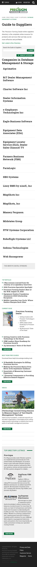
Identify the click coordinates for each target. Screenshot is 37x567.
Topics (6, 2)
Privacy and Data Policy (25, 548)
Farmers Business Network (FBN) (13, 158)
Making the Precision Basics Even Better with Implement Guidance (17, 368)
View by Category (26, 55)
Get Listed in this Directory (11, 43)
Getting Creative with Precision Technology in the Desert (16, 338)
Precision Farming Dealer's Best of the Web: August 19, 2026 (17, 291)
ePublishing (13, 562)
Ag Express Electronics (23, 497)
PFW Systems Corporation (18, 230)
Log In (19, 2)
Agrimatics (9, 68)
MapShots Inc (11, 194)
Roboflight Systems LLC (17, 239)
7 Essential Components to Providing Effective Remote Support (19, 376)
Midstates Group (12, 221)
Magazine (23, 556)
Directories (10, 17)
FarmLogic (9, 168)
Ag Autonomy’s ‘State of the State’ (17, 345)
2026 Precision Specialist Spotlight (18, 287)
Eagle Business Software (17, 121)
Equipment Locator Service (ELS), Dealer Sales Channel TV (15, 144)
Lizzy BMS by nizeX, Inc (17, 185)
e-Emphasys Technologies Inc (13, 111)
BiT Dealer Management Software (17, 79)
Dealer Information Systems (14, 99)
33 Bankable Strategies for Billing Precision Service (17, 363)
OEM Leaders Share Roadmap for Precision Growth (17, 342)
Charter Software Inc (15, 89)
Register (26, 2)
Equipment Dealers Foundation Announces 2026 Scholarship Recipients (16, 296)
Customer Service (25, 553)
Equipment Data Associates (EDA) (13, 132)
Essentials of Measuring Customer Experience (17, 372)
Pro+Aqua (8, 455)
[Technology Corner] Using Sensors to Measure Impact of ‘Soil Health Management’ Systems (18, 413)
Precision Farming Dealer (24, 312)
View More (7, 349)
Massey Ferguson (13, 212)
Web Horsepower (13, 256)
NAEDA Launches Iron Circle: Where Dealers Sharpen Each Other (18, 301)
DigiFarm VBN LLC (24, 475)
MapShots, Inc (11, 203)
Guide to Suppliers (20, 17)
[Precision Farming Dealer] (8, 319)
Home (3, 17)
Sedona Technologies (15, 247)
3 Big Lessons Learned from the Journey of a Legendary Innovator (18, 284)
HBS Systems (10, 177)
